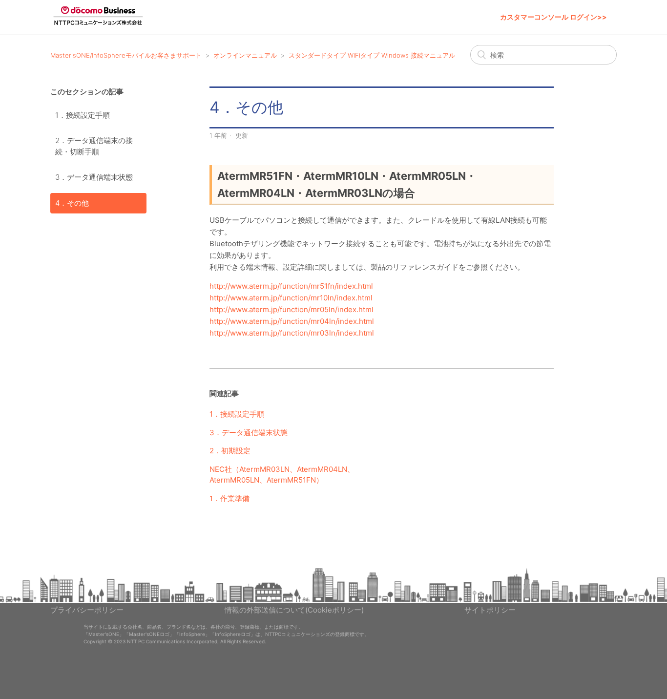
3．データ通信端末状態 (94, 177)
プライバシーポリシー (87, 609)
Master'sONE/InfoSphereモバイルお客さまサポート (126, 55)
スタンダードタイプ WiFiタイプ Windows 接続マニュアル (372, 55)
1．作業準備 (229, 498)
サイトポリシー (490, 609)
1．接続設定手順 (82, 115)
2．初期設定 (229, 450)
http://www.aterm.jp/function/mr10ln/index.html (291, 297)
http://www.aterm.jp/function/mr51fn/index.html (291, 286)
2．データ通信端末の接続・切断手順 (94, 146)
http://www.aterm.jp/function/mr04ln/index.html (291, 321)
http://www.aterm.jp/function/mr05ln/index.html (291, 309)
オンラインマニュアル (245, 55)
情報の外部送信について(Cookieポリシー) (294, 609)
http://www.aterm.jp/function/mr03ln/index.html (291, 333)
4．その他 (72, 203)
